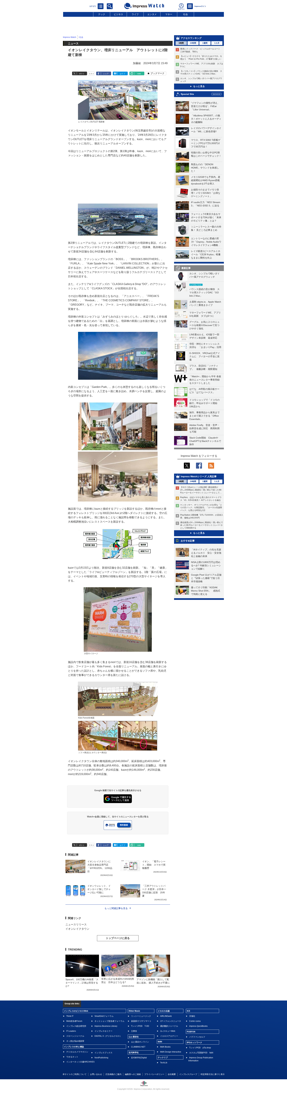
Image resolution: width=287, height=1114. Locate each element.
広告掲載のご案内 (113, 1074)
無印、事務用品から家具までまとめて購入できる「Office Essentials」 (204, 415)
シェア (106, 74)
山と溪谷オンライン (140, 1042)
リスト (91, 74)
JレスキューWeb (167, 1031)
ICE (188, 1011)
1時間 (181, 43)
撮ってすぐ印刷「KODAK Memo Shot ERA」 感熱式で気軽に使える (205, 590)
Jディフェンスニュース (170, 1021)
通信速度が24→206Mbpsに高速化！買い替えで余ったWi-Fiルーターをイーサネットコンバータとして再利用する (201, 525)
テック (101, 14)
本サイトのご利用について (75, 1074)
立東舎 (134, 1031)
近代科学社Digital (139, 1058)
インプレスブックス (103, 1053)
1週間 (204, 43)
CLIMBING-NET (138, 1047)
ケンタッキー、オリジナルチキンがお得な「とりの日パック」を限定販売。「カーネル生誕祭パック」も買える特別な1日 (201, 508)
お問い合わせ (96, 1074)
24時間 (193, 43)
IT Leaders (71, 1031)
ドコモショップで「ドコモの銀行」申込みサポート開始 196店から (204, 403)
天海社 (192, 1016)
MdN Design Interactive (170, 1052)
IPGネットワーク (194, 1042)
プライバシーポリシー (154, 1074)
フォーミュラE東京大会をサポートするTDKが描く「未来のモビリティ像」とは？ (206, 217)
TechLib (163, 1062)
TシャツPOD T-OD (140, 1026)
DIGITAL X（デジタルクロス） (108, 1036)
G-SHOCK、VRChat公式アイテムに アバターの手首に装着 (204, 356)
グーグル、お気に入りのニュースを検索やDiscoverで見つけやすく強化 (204, 325)
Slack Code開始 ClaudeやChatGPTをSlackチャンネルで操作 (205, 441)
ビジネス (118, 14)
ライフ (135, 14)
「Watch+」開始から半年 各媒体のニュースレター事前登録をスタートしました (205, 379)
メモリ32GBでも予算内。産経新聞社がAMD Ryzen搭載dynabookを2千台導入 (205, 180)
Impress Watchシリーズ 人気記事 (199, 476)
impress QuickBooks (198, 1026)
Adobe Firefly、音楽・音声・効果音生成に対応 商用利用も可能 (204, 428)
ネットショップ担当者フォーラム (109, 1021)
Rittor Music (134, 1011)
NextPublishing (101, 1058)
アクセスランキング (191, 38)
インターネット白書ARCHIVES (80, 1062)
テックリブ (163, 1057)
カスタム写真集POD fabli (201, 1053)
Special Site (187, 94)
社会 (185, 14)
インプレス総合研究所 (76, 1026)
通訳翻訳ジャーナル (169, 1026)
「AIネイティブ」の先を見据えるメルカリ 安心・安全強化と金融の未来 (206, 552)
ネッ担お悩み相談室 (75, 1041)
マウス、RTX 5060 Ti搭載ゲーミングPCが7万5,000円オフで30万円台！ (205, 143)
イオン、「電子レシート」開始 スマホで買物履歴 (153, 864)
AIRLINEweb (166, 1016)
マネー (168, 14)
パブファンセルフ (197, 1037)
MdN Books (165, 1047)
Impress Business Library (106, 1026)
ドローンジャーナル (75, 1036)
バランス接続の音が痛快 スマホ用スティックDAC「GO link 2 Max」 (204, 292)
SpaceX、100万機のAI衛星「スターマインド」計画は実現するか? (81, 982)
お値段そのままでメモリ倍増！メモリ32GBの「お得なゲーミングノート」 (205, 193)
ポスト (82, 74)
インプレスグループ (188, 1074)
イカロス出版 (164, 1011)
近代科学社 (134, 1052)
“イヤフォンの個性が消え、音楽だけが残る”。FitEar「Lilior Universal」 (205, 106)
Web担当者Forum (74, 1021)
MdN (160, 1042)
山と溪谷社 (134, 1037)
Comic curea (195, 1021)
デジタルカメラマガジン (77, 1052)
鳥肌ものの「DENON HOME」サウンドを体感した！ (205, 167)
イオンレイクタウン (77, 928)
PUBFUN (191, 1032)
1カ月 (216, 43)
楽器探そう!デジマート (141, 1021)
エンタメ (152, 14)
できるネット (72, 1057)
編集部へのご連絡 (133, 1074)
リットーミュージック (141, 1016)
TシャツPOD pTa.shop (200, 1048)
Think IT (69, 1016)
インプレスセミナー (103, 1031)
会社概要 (172, 1074)
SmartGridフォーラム (104, 1016)
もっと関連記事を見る (116, 908)
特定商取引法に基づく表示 (213, 1074)
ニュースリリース (76, 924)
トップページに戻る (118, 938)
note (139, 74)
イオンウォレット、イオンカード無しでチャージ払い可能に (99, 889)
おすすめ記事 (188, 540)
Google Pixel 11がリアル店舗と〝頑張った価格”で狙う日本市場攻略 (206, 578)
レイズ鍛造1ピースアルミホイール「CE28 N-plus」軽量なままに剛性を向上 (206, 254)
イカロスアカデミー (169, 1036)
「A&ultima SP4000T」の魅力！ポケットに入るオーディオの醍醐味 (206, 118)
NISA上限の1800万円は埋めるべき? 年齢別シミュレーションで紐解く (206, 565)
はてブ (122, 74)
